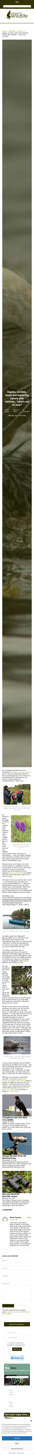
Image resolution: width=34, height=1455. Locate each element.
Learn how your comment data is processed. (15, 1313)
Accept (17, 1438)
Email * (4, 1268)
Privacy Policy (20, 1453)
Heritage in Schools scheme (20, 772)
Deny (17, 1443)
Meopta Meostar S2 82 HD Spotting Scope (14, 1157)
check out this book (16, 873)
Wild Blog (12, 31)
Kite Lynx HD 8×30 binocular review (10, 1195)
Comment (6, 1283)
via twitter (10, 1089)
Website (5, 1276)
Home (4, 31)
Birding (20, 31)
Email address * (11, 1332)
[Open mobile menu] (17, 2)
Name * (5, 1260)
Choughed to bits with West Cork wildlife (14, 1118)
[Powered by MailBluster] (17, 1358)
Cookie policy (12, 1453)
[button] (31, 1421)
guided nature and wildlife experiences (14, 1080)
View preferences (17, 1449)
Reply (29, 1217)
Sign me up (17, 1349)
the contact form (13, 1091)
